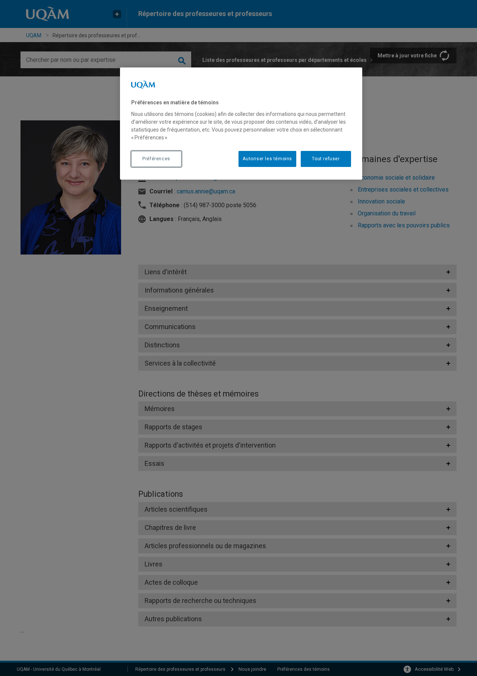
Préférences (156, 158)
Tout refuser (325, 158)
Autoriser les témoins (267, 158)
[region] (241, 123)
